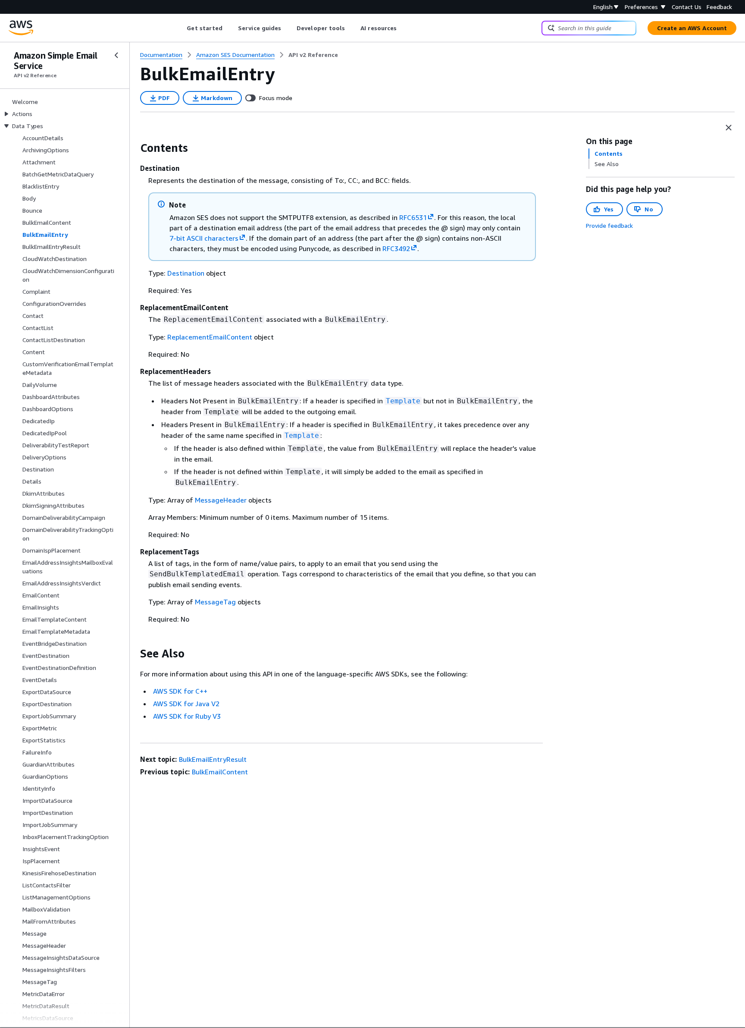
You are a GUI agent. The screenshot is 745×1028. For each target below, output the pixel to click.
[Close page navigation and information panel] (729, 128)
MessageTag (215, 601)
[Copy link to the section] (133, 148)
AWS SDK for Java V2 (186, 703)
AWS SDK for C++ (180, 691)
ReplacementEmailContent (209, 337)
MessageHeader (221, 500)
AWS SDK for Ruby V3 (187, 716)
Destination (185, 273)
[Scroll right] (403, 28)
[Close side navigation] (116, 55)
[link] (313, 54)
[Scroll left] (180, 28)
